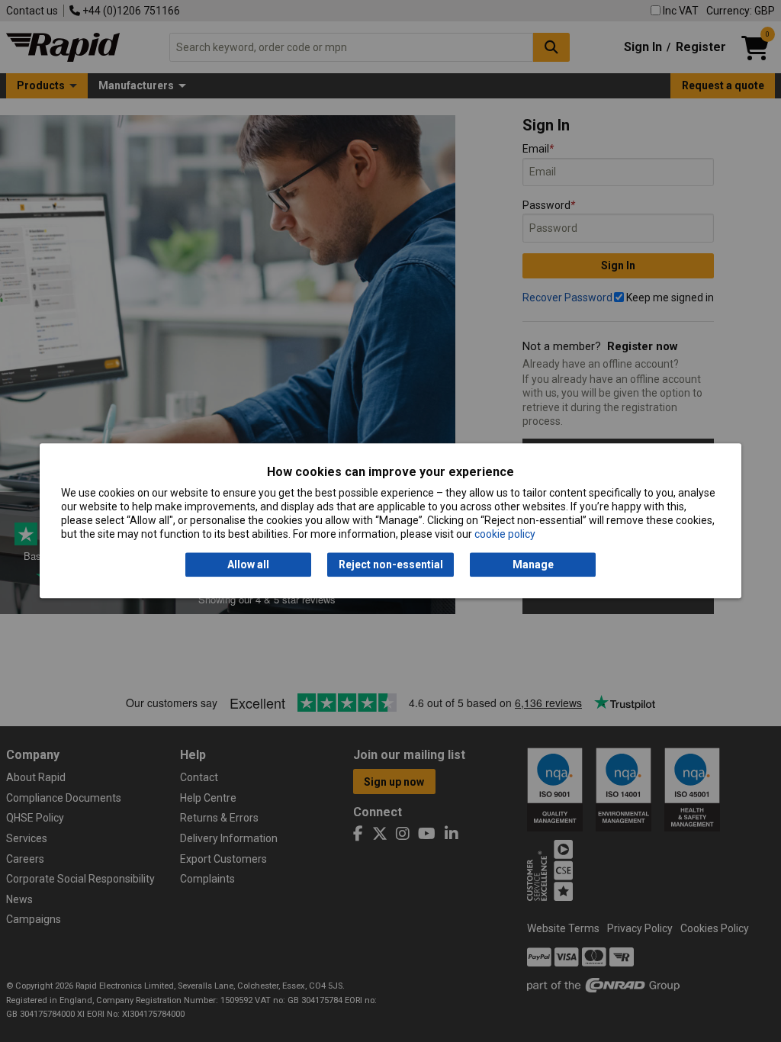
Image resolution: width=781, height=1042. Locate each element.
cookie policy (504, 535)
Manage (533, 564)
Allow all (248, 564)
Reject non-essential (391, 564)
